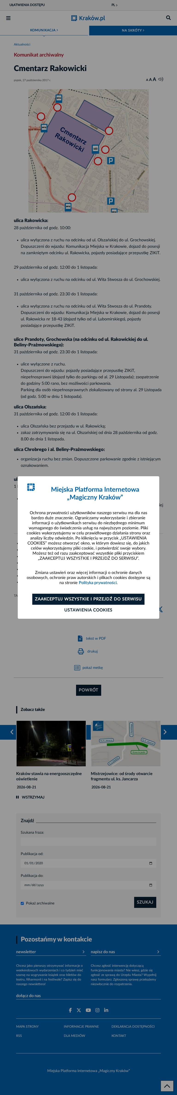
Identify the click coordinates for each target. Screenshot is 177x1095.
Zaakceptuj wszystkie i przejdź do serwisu (88, 599)
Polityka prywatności (98, 583)
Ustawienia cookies (88, 610)
